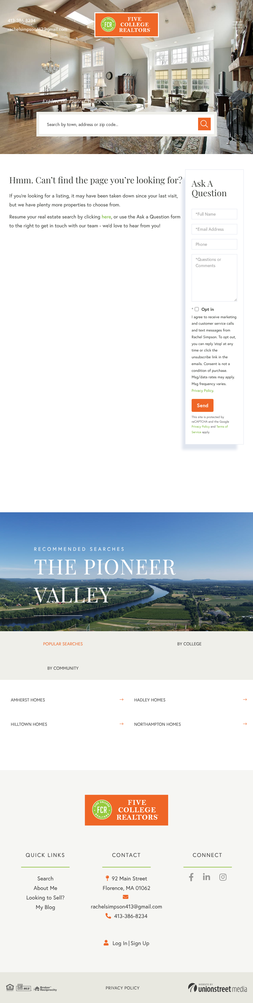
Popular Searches (63, 644)
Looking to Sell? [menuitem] (45, 897)
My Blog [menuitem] (45, 907)
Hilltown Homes (29, 724)
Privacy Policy (202, 390)
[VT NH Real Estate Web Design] (217, 987)
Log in (120, 943)
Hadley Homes (149, 700)
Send (202, 405)
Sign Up (140, 943)
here (106, 216)
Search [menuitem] (45, 878)
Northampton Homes (157, 724)
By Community (62, 668)
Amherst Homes (28, 700)
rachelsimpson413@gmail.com (37, 29)
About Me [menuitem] (45, 887)
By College (189, 644)
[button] (204, 124)
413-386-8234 (21, 20)
